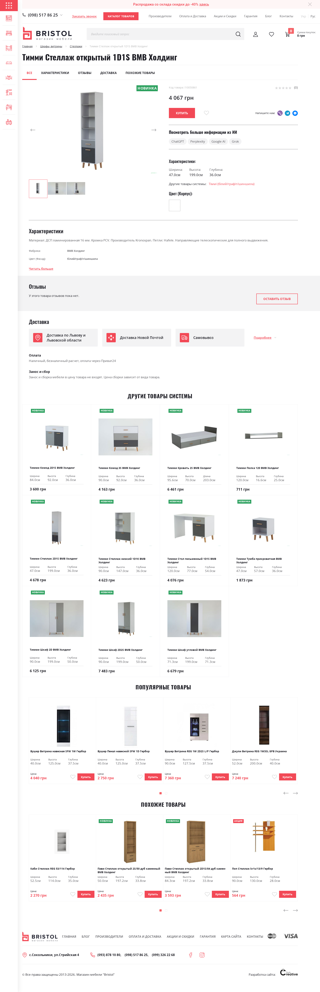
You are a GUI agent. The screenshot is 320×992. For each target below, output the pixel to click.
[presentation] (286, 793)
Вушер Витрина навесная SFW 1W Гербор (58, 751)
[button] (36, 130)
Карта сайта (231, 937)
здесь (204, 4)
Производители (160, 16)
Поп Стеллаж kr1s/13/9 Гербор (252, 868)
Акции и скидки (180, 937)
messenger (295, 113)
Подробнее (262, 337)
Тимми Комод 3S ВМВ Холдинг (119, 468)
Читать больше (41, 268)
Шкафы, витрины (51, 46)
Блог (268, 16)
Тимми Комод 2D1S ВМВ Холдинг (52, 467)
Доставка (108, 73)
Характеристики (55, 73)
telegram (287, 113)
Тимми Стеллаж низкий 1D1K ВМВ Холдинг (122, 560)
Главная (27, 46)
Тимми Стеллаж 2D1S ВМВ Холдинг (54, 558)
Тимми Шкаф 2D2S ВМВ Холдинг (121, 650)
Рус (313, 16)
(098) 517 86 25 (43, 15)
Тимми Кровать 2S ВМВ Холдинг (189, 468)
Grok (235, 141)
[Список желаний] (271, 34)
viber (280, 113)
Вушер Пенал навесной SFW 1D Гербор (124, 751)
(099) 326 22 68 (163, 955)
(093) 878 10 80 (108, 955)
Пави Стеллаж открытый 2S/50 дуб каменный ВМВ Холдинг (129, 870)
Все (29, 73)
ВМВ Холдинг (76, 251)
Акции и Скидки (225, 16)
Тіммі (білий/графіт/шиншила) (231, 184)
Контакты (286, 16)
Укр (303, 16)
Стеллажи (76, 46)
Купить (86, 777)
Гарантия (250, 16)
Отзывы (84, 73)
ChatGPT (177, 141)
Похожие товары (140, 73)
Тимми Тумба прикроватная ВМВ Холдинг (259, 560)
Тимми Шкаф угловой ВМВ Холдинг (191, 650)
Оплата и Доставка (192, 16)
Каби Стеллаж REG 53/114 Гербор (52, 868)
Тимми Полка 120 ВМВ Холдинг (257, 468)
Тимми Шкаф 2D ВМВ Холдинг (50, 649)
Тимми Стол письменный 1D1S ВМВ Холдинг (191, 560)
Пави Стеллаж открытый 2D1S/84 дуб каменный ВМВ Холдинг (195, 870)
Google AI (218, 141)
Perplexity (197, 141)
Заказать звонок (84, 16)
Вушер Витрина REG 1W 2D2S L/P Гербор (192, 751)
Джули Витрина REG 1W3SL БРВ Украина (259, 751)
